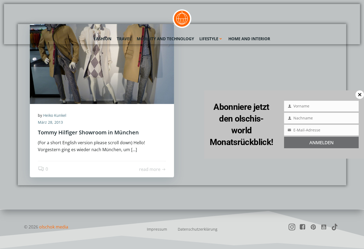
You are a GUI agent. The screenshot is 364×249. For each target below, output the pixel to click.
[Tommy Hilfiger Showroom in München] (102, 63)
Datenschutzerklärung (197, 229)
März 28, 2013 (50, 122)
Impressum (157, 229)
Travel (124, 38)
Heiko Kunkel (54, 115)
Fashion (102, 38)
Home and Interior (249, 38)
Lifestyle (208, 38)
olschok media (53, 227)
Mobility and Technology (165, 38)
